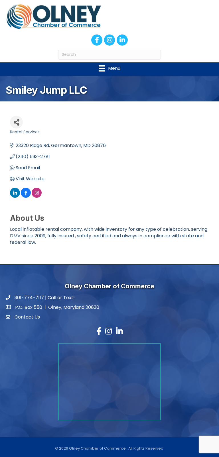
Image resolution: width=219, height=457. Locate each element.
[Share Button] (16, 122)
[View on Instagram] (37, 196)
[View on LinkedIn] (15, 196)
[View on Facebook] (26, 196)
